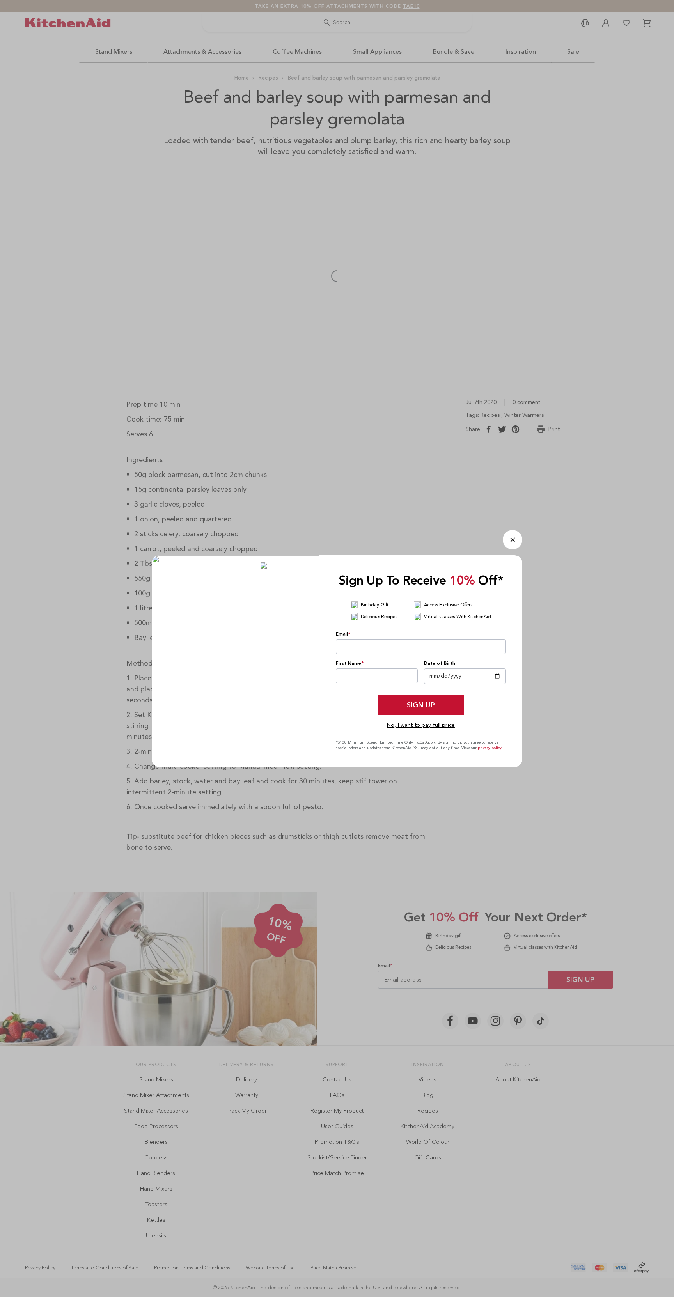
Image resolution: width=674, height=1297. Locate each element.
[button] (512, 539)
